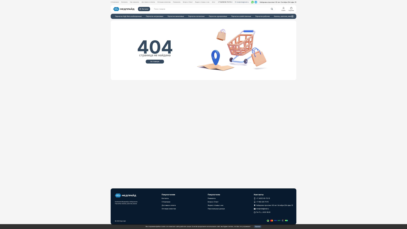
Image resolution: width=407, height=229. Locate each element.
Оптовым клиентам (164, 2)
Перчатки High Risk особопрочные (128, 16)
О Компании (115, 2)
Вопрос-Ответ (188, 2)
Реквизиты (176, 2)
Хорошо (257, 226)
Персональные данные (216, 209)
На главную (154, 61)
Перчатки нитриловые (154, 16)
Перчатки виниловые (176, 16)
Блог (213, 2)
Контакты (124, 2)
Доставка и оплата (148, 2)
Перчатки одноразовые (218, 16)
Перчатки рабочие (262, 16)
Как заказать (134, 2)
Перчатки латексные (196, 16)
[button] (292, 16)
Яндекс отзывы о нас (202, 2)
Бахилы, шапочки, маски (283, 16)
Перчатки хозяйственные (241, 16)
